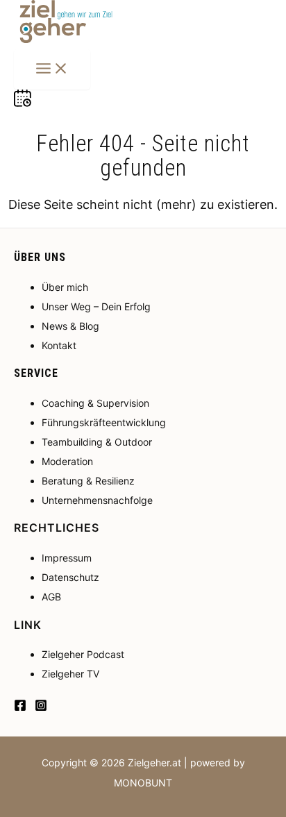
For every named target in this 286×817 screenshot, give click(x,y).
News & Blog (70, 326)
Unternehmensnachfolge (97, 500)
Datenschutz (70, 577)
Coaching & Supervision (95, 403)
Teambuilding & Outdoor (97, 442)
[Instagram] (41, 707)
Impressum (67, 558)
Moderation (67, 461)
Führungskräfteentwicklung (104, 422)
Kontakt (59, 345)
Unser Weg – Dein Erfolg (96, 306)
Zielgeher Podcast (83, 654)
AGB (51, 597)
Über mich (65, 287)
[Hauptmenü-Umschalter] (52, 69)
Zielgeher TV (70, 674)
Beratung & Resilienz (88, 481)
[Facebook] (20, 707)
